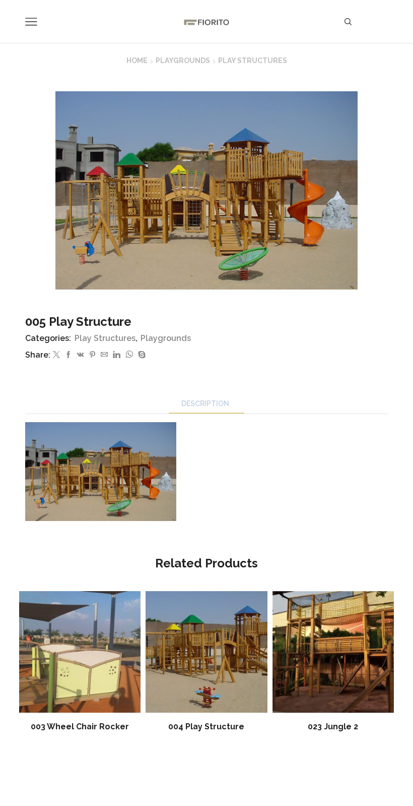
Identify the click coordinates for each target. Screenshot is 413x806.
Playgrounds (183, 60)
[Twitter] (56, 355)
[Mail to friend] (104, 355)
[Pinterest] (92, 355)
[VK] (81, 355)
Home (137, 60)
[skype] (140, 355)
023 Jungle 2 (333, 726)
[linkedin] (116, 355)
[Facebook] (68, 355)
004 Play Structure (206, 726)
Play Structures (252, 60)
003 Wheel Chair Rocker (80, 726)
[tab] (206, 404)
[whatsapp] (129, 355)
